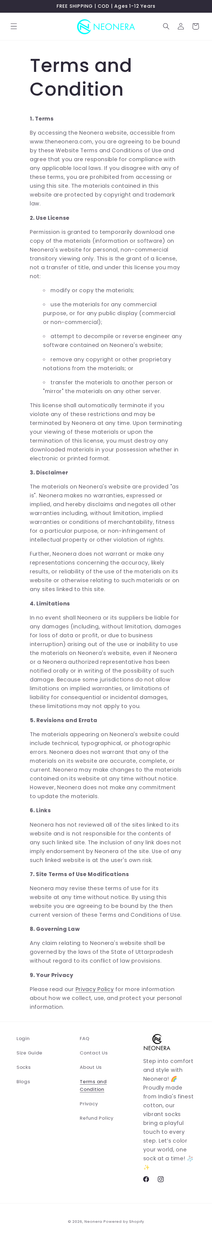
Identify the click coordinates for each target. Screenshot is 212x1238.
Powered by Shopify (124, 1221)
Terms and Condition (93, 1085)
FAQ (84, 1038)
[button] (14, 26)
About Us (91, 1067)
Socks (24, 1067)
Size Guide (30, 1052)
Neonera (93, 1221)
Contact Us (94, 1052)
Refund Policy (96, 1118)
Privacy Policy (95, 989)
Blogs (23, 1081)
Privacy (89, 1103)
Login (23, 1038)
